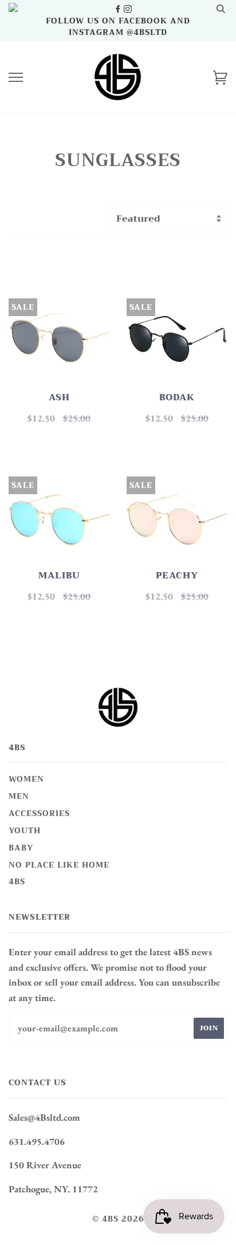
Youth (25, 830)
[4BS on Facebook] (119, 9)
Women (26, 779)
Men (19, 796)
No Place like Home (59, 865)
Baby (21, 847)
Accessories (39, 813)
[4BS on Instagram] (128, 9)
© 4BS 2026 (118, 1219)
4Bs (17, 881)
